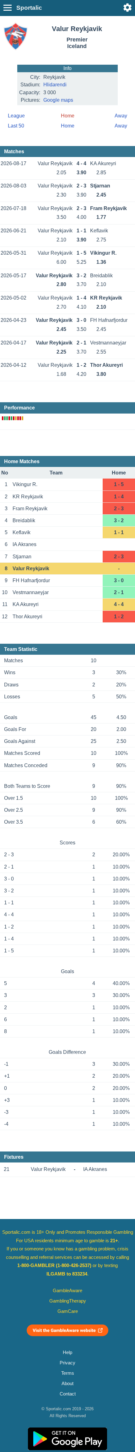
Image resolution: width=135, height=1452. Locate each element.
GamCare (67, 1311)
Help (67, 1352)
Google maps (58, 100)
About (67, 1383)
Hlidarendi (55, 84)
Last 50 (16, 125)
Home (67, 125)
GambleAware (67, 1290)
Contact (68, 1393)
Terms (67, 1373)
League (16, 115)
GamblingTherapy (67, 1300)
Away (121, 115)
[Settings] (127, 8)
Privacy (67, 1362)
